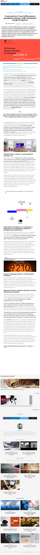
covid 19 (28, 460)
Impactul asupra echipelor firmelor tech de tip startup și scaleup (14, 71)
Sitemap (23, 552)
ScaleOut (23, 80)
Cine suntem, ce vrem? (18, 551)
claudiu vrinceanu (15, 460)
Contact (29, 552)
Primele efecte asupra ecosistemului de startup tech (12, 65)
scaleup (20, 460)
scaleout (32, 460)
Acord (27, 551)
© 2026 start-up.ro (6, 551)
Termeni (35, 551)
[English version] (30, 1)
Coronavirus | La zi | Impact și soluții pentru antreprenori (23, 12)
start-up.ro (29, 345)
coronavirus (24, 460)
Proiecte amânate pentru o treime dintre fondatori (12, 69)
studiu (11, 460)
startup (8, 460)
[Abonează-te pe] (18, 24)
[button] (31, 1)
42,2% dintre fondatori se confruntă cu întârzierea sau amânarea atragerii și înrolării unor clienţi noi (19, 68)
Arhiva (27, 552)
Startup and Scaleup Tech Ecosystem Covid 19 (15, 345)
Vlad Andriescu (11, 23)
